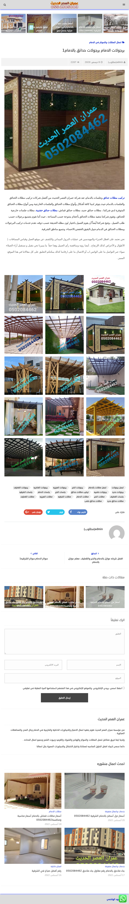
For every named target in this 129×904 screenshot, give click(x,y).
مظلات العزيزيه (46, 496)
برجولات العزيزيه (60, 487)
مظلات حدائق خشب (93, 501)
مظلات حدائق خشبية (47, 210)
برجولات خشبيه (100, 492)
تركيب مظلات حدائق (114, 197)
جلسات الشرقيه (25, 492)
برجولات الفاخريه (41, 487)
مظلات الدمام (82, 496)
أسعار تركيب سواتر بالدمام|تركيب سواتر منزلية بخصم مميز (64, 27)
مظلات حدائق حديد (115, 501)
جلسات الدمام (44, 492)
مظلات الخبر (99, 496)
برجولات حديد (118, 492)
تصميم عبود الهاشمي (116, 899)
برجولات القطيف (21, 487)
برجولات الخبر (77, 487)
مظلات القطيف (27, 496)
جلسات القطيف (117, 496)
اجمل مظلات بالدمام (97, 487)
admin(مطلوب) (115, 62)
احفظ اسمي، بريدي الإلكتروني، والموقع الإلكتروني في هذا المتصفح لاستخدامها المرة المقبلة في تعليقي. (72, 688)
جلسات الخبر (60, 492)
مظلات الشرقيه (64, 496)
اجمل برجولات (118, 487)
